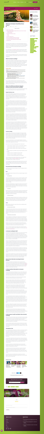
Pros (8, 34)
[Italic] (7, 407)
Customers (22, 2)
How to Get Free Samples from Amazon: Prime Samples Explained (8, 365)
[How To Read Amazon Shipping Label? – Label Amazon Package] (31, 19)
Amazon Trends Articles (8, 5)
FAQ (25, 2)
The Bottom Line (8, 40)
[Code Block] (12, 407)
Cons (8, 35)
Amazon (6, 11)
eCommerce (14, 11)
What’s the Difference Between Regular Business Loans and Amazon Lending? (16, 30)
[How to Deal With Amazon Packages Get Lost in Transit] (31, 15)
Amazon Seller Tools (32, 44)
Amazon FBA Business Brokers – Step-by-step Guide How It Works (36, 31)
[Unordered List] (10, 407)
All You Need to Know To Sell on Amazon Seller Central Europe (19, 365)
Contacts (30, 2)
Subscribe (22, 382)
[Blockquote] (11, 407)
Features (7, 419)
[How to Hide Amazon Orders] (31, 27)
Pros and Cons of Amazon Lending (10, 33)
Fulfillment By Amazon (32, 50)
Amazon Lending (9, 32)
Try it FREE (35, 2)
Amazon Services (10, 11)
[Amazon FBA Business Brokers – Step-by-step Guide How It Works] (31, 30)
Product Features (32, 46)
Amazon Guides (32, 39)
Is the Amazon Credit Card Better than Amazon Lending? (13, 39)
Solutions (14, 2)
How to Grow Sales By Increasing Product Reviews (12, 37)
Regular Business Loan (10, 31)
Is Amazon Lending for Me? (9, 36)
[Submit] (14, 8)
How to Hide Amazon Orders (36, 27)
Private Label (31, 52)
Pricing (18, 2)
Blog (27, 2)
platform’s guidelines (16, 158)
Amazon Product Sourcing (33, 51)
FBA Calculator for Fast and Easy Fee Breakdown (13, 365)
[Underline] (8, 407)
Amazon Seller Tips (32, 38)
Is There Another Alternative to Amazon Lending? (12, 38)
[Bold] (6, 407)
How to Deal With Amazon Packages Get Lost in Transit (35, 16)
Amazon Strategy (32, 45)
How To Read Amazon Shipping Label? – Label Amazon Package (36, 19)
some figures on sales (15, 49)
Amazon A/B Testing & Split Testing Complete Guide (24, 365)
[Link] (13, 407)
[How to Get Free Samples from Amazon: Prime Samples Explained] (31, 23)
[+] (14, 407)
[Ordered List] (9, 407)
